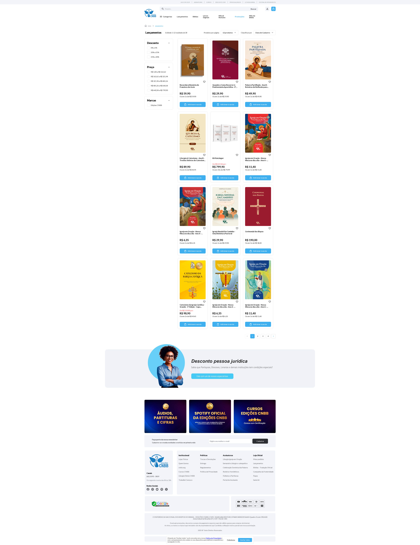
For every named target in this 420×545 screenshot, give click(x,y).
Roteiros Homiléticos (231, 472)
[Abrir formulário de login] (267, 9)
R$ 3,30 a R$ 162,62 (158, 72)
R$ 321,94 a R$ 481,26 (159, 81)
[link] (208, 16)
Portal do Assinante (230, 480)
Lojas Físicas (183, 459)
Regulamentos (205, 467)
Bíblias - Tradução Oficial (262, 467)
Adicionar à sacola (194, 104)
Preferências (231, 540)
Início (149, 26)
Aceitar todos (245, 540)
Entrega (203, 463)
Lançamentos (258, 463)
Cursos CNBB (184, 472)
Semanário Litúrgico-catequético (235, 463)
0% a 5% (154, 48)
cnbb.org (182, 467)
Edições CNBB (156, 105)
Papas (255, 476)
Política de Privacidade (208, 472)
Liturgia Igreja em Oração (232, 459)
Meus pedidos (258, 459)
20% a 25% (155, 52)
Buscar (253, 9)
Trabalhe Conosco (185, 480)
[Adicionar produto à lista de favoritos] (204, 81)
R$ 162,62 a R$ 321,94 (159, 76)
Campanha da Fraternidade (263, 472)
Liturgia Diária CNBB (187, 476)
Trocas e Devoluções (208, 459)
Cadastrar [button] (260, 441)
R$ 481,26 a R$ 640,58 (159, 86)
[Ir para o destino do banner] (210, 366)
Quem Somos (184, 463)
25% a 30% (155, 57)
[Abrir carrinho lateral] (273, 9)
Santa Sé (256, 480)
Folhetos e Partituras (230, 476)
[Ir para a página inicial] (150, 13)
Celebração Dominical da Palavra (235, 467)
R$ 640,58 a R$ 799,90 (159, 90)
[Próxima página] (273, 336)
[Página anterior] (247, 336)
